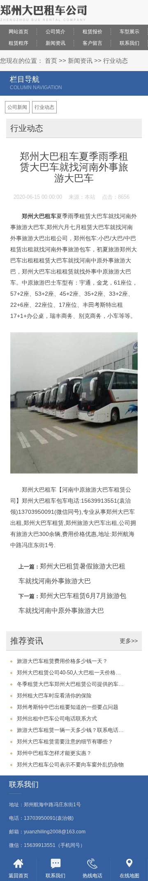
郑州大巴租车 (39, 216)
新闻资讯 (55, 43)
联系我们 (129, 43)
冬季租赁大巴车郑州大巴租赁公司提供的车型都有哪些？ (71, 684)
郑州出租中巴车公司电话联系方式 (57, 718)
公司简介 (55, 32)
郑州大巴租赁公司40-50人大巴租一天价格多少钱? (71, 672)
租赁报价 (92, 32)
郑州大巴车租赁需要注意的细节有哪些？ (65, 741)
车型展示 (129, 32)
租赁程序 (18, 43)
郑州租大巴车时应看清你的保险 (54, 695)
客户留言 (92, 43)
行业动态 (115, 60)
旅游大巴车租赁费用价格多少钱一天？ (62, 661)
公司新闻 (17, 107)
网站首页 (18, 32)
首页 (51, 60)
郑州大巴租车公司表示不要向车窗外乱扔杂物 (70, 764)
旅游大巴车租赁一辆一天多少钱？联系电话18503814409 (71, 730)
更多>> (129, 640)
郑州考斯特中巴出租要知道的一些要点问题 (67, 707)
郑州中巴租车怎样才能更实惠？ (54, 753)
